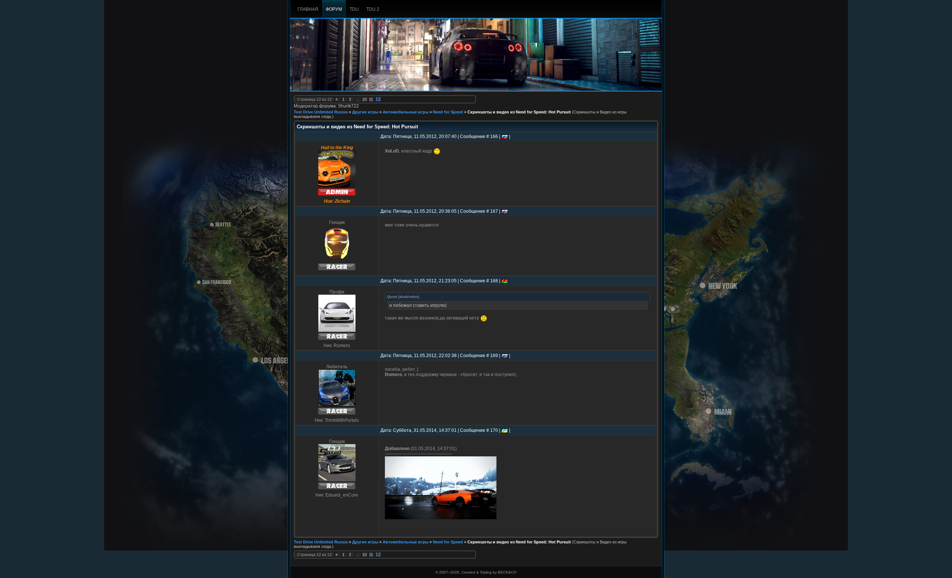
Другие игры (365, 112)
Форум (334, 9)
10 (364, 99)
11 (371, 99)
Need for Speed (448, 112)
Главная (308, 9)
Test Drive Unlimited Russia (321, 112)
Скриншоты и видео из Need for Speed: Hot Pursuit (519, 112)
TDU (354, 9)
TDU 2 (372, 9)
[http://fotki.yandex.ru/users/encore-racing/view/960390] (440, 517)
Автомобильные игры (405, 112)
